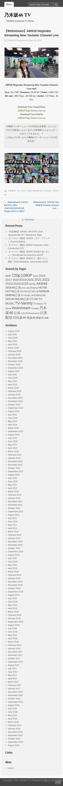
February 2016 (14, 725)
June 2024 (13, 418)
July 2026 (12, 334)
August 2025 (13, 371)
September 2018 (15, 622)
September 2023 (15, 431)
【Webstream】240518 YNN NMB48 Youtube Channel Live (45, 205)
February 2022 (14, 495)
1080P (26, 275)
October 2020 (14, 548)
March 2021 (13, 531)
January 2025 (14, 395)
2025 (25, 283)
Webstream (37, 191)
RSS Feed (29, 220)
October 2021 (14, 508)
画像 (46, 318)
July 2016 (12, 709)
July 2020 (12, 558)
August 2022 (13, 475)
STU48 (33, 298)
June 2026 (13, 338)
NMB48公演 (12, 295)
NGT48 (23, 291)
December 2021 (15, 501)
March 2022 (13, 491)
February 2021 (14, 535)
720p (29, 191)
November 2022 (15, 465)
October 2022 (14, 468)
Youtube (47, 191)
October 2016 (14, 698)
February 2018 (14, 645)
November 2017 (15, 655)
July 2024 (12, 415)
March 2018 (13, 642)
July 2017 (12, 668)
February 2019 (14, 615)
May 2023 (12, 445)
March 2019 (13, 612)
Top (58, 782)
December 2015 (15, 732)
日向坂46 (19, 317)
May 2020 (12, 565)
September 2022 (15, 471)
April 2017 (12, 678)
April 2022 (12, 488)
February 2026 (14, 351)
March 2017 (13, 682)
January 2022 (14, 498)
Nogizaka (21, 40)
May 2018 (12, 635)
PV (22, 295)
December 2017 (15, 652)
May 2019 (12, 605)
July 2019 (12, 598)
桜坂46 (31, 317)
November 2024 (15, 401)
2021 (38, 279)
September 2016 (15, 702)
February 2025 (14, 391)
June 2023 (13, 441)
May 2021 (12, 525)
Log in (11, 768)
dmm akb (25, 288)
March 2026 (13, 348)
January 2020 (14, 578)
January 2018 (14, 648)
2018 (16, 279)
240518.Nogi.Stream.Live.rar (31, 110)
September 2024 (15, 408)
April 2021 (12, 528)
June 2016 (13, 712)
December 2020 (15, 541)
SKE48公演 (21, 299)
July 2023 (12, 438)
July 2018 (12, 628)
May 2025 (12, 381)
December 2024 (15, 398)
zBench (47, 780)
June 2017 (13, 672)
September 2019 (15, 592)
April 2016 (12, 719)
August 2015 (13, 745)
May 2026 (12, 341)
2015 (35, 276)
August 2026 (13, 331)
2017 (8, 279)
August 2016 (13, 705)
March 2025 (13, 388)
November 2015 (15, 735)
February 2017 (14, 685)
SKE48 (9, 299)
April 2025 (12, 384)
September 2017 (15, 662)
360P (8, 276)
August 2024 (13, 411)
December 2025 (15, 358)
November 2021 (15, 505)
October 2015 (14, 739)
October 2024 (14, 405)
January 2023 (14, 458)
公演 (17, 313)
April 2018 (12, 638)
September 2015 (15, 742)
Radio (27, 295)
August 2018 (13, 625)
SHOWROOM (38, 295)
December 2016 (15, 692)
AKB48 (41, 283)
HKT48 (42, 287)
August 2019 (13, 595)
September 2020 (15, 552)
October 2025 (14, 364)
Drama (34, 287)
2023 (9, 283)
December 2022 (15, 461)
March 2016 (13, 722)
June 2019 (13, 602)
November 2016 (15, 695)
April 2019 (12, 608)
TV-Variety (24, 303)
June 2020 (13, 562)
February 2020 (14, 575)
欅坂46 (40, 318)
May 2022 (12, 485)
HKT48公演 (12, 291)
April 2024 (12, 425)
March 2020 (13, 572)
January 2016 (14, 729)
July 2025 (12, 374)
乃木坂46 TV (17, 14)
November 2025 (15, 361)
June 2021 (13, 521)
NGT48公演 (32, 291)
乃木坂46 (12, 191)
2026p (32, 284)
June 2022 (13, 481)
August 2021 (13, 515)
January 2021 (14, 538)
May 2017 (12, 675)
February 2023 (14, 455)
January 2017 (14, 688)
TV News (38, 303)
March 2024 (13, 428)
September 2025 (15, 368)
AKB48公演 (13, 287)
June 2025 (13, 378)
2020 (30, 279)
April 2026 (12, 344)
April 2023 (12, 448)
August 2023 (13, 435)
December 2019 (15, 582)
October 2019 (14, 588)
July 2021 (12, 518)
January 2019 (14, 618)
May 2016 (12, 715)
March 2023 (13, 451)
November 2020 (15, 545)
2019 (23, 279)
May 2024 (12, 421)
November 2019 (15, 585)
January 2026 (14, 354)
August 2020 (13, 555)
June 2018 (13, 632)
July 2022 (12, 478)
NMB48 (44, 291)
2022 (46, 279)
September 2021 (15, 511)
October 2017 (14, 658)
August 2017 (13, 665)
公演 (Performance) (29, 313)
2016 (42, 275)
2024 (23, 191)
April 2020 (12, 568)
